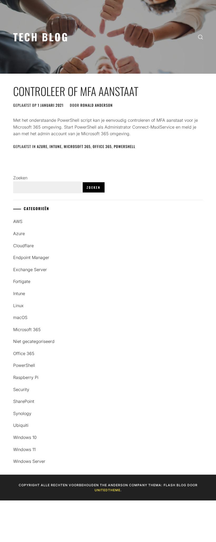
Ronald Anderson (96, 105)
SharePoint (23, 401)
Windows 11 (24, 449)
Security (21, 389)
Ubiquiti (20, 425)
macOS (20, 317)
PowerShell (124, 146)
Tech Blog (40, 36)
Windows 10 (25, 437)
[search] (200, 36)
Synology (22, 413)
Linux (18, 305)
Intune (56, 146)
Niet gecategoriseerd (34, 341)
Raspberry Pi (25, 377)
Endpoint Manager (31, 257)
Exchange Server (30, 269)
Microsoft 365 (77, 146)
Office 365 (102, 146)
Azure (42, 146)
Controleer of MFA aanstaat (75, 91)
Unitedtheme (107, 490)
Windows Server (29, 461)
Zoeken (20, 177)
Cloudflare (23, 245)
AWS (17, 221)
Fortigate (21, 281)
